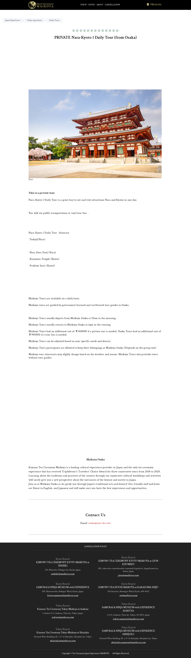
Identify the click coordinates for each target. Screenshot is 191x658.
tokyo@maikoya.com (63, 617)
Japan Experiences (12, 20)
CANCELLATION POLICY (95, 546)
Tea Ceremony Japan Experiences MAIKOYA (90, 653)
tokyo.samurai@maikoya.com (128, 619)
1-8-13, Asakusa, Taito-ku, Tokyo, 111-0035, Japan (128, 614)
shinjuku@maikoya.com (62, 640)
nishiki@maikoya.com (62, 574)
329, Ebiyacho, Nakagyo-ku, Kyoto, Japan (63, 569)
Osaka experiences (34, 20)
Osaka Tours (54, 20)
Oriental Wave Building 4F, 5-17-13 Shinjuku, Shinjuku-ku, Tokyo (62, 636)
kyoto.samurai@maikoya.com (62, 595)
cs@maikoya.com (128, 595)
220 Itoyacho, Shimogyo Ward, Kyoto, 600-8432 (128, 591)
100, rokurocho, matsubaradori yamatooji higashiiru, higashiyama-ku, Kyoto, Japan (128, 570)
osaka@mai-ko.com (99, 523)
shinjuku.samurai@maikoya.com (128, 642)
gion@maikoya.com (128, 575)
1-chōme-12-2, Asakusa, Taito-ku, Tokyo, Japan (62, 613)
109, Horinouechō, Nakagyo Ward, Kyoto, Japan (62, 591)
